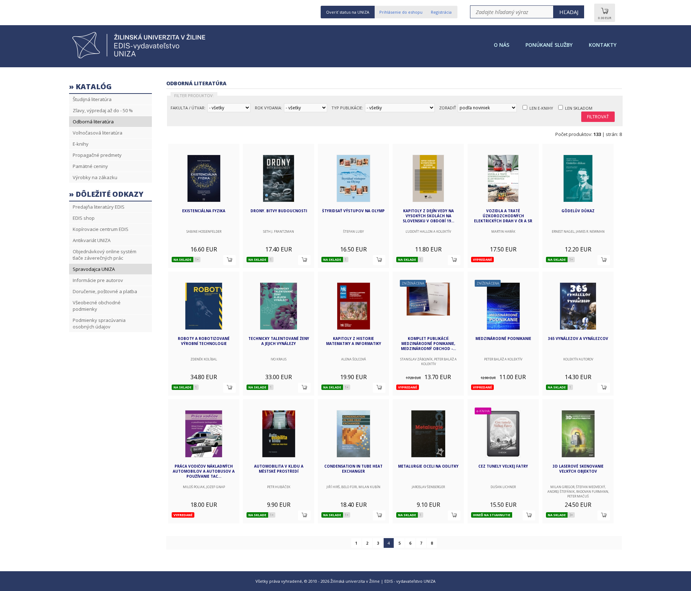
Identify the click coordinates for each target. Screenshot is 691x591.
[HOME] (141, 58)
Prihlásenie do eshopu (401, 12)
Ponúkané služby (549, 44)
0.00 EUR (604, 17)
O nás (501, 44)
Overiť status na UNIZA (347, 12)
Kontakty (603, 44)
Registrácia (441, 12)
